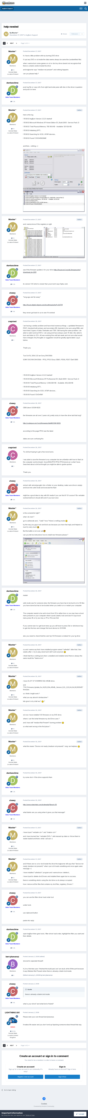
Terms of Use (29, 1115)
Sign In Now (62, 1077)
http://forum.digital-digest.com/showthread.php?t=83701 (43, 305)
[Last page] (16, 43)
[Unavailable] (54, 180)
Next (12, 43)
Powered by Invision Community (44, 1106)
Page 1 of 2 (25, 43)
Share (64, 34)
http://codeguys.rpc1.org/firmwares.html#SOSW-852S (42, 423)
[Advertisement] (44, 17)
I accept (81, 1114)
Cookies (44, 1104)
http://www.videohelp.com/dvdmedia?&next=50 (40, 805)
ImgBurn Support (32, 35)
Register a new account (25, 1077)
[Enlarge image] (66, 521)
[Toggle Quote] (26, 989)
